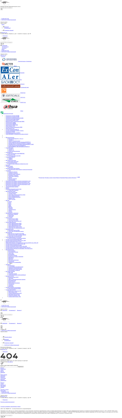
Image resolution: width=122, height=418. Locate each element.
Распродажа (3, 369)
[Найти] (2, 9)
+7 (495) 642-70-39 (5, 18)
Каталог (2, 367)
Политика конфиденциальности (7, 401)
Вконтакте (5, 35)
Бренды (2, 371)
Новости (2, 382)
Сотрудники (3, 378)
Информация (3, 380)
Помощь (2, 387)
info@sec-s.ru (4, 32)
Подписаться (20, 366)
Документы (3, 386)
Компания (3, 372)
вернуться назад (4, 361)
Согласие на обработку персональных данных (11, 406)
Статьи (2, 383)
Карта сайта (3, 390)
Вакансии (3, 377)
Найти (2, 416)
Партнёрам (3, 375)
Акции (2, 370)
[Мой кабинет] (1, 311)
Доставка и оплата (5, 389)
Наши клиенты (4, 374)
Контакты (3, 379)
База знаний (3, 385)
